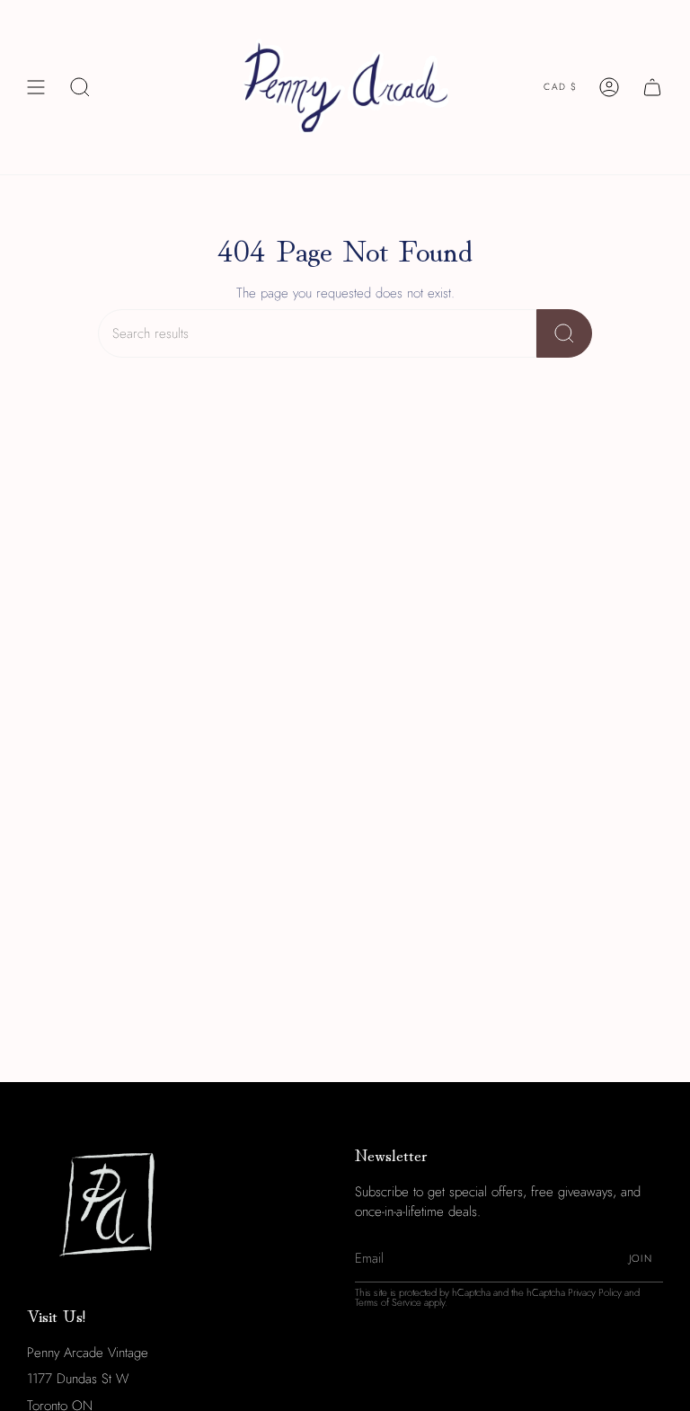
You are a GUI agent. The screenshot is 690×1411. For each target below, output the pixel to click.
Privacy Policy (595, 1292)
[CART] (652, 87)
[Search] (564, 333)
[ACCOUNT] (609, 87)
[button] (80, 87)
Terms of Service (388, 1302)
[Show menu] (35, 87)
